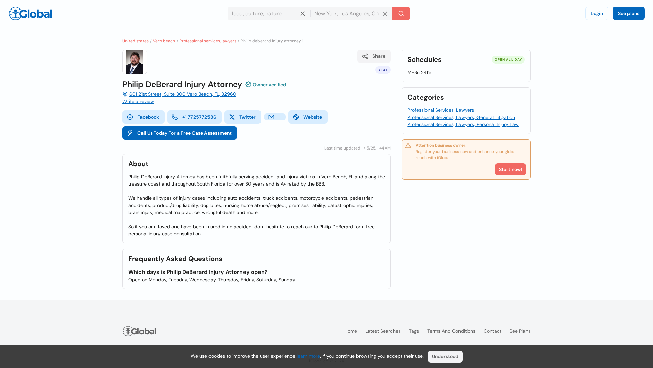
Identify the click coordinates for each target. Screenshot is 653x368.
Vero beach (164, 41)
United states (135, 41)
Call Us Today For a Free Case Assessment (184, 133)
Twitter (247, 117)
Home (350, 331)
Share (378, 56)
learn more (308, 356)
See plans (628, 13)
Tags (414, 331)
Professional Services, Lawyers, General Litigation (461, 117)
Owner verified (269, 85)
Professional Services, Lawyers (440, 110)
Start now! (510, 169)
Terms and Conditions (451, 331)
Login (597, 13)
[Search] (401, 13)
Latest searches (383, 331)
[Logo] (30, 13)
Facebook (148, 117)
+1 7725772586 (199, 117)
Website (312, 117)
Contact (492, 331)
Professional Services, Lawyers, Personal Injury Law (463, 124)
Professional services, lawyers (208, 41)
